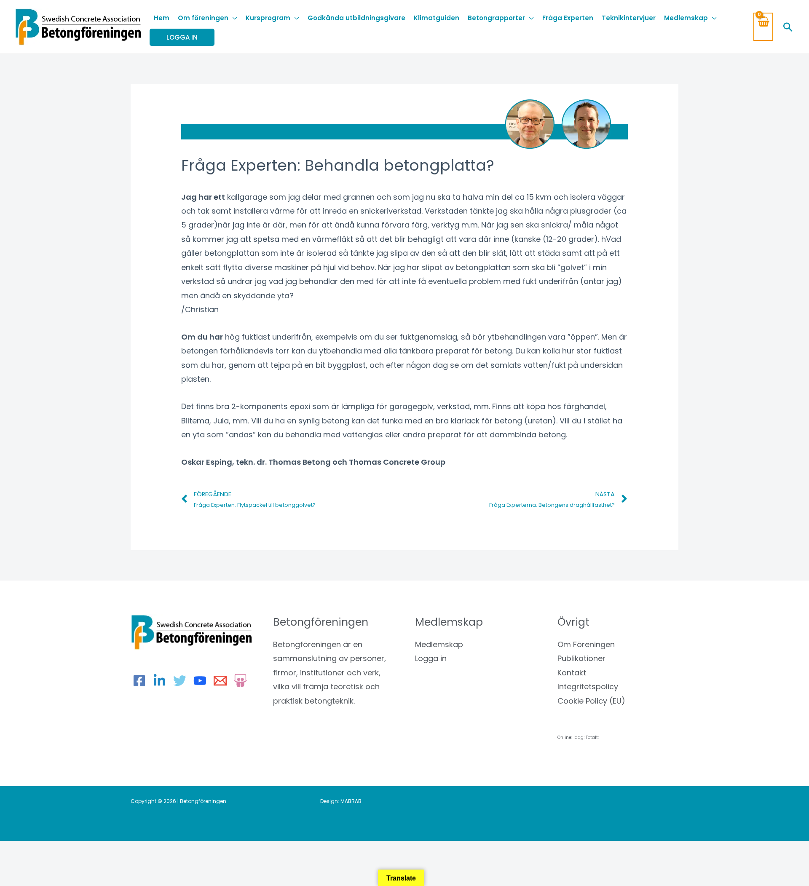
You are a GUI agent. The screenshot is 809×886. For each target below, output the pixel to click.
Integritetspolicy (587, 686)
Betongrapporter (496, 17)
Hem (161, 17)
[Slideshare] (240, 680)
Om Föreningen (586, 644)
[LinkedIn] (159, 680)
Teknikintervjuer (629, 17)
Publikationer (581, 658)
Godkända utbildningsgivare (356, 17)
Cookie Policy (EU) (591, 701)
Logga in (431, 658)
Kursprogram (268, 17)
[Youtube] (200, 680)
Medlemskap (686, 17)
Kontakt (571, 672)
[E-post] (220, 680)
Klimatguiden (436, 17)
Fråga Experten (567, 17)
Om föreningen (203, 17)
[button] (788, 27)
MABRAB (351, 801)
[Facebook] (139, 680)
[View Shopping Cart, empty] (763, 27)
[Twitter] (179, 680)
